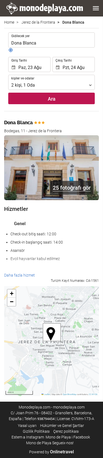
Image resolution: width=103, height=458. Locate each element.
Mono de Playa (58, 437)
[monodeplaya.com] (45, 8)
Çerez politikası (66, 431)
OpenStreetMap (69, 394)
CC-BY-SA (93, 394)
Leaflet (46, 394)
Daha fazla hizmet (19, 275)
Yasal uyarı (27, 425)
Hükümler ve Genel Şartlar (62, 425)
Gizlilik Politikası (36, 431)
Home (9, 22)
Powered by (51, 452)
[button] (96, 8)
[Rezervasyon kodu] (10, 51)
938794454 (46, 419)
